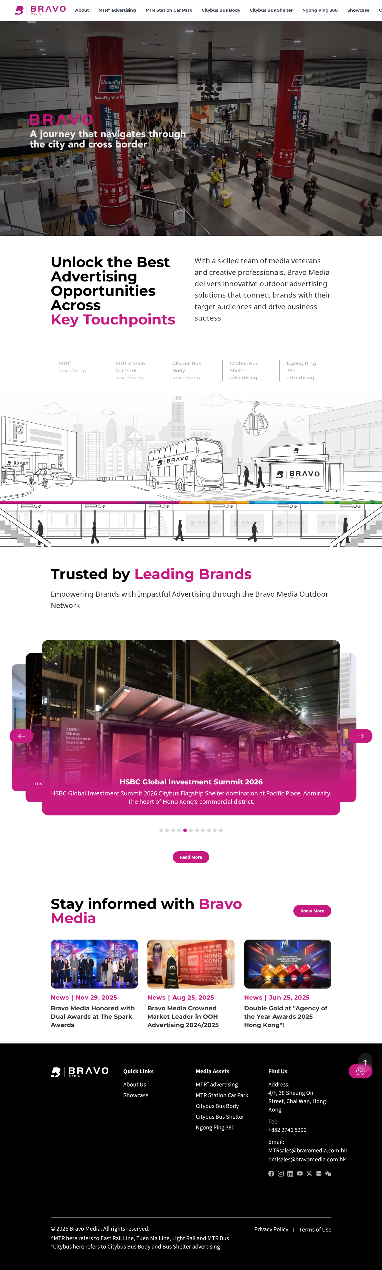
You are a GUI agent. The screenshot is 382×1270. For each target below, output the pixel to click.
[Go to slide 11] (221, 830)
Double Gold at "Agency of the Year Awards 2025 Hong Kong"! (285, 1017)
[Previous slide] (21, 736)
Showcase (358, 10)
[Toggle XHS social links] (319, 1173)
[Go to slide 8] (203, 830)
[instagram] (281, 1173)
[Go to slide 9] (209, 830)
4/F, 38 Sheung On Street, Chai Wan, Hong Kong (297, 1101)
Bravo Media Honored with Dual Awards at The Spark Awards (93, 1017)
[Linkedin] (290, 1173)
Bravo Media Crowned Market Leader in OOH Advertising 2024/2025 (183, 1017)
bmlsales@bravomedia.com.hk (307, 1159)
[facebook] (271, 1173)
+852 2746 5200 (287, 1130)
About (82, 10)
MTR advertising (117, 10)
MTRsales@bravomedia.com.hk (307, 1150)
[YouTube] (300, 1173)
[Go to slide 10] (215, 830)
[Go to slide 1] (161, 830)
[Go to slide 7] (197, 830)
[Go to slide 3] (173, 830)
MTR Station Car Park (169, 10)
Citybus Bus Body (221, 10)
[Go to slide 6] (191, 830)
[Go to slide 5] (185, 830)
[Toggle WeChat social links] (328, 1173)
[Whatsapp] (360, 1071)
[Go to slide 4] (179, 830)
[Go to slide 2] (167, 830)
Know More (312, 911)
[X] (309, 1173)
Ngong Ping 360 (320, 10)
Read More (191, 857)
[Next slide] (360, 736)
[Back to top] (365, 1062)
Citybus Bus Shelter (271, 10)
